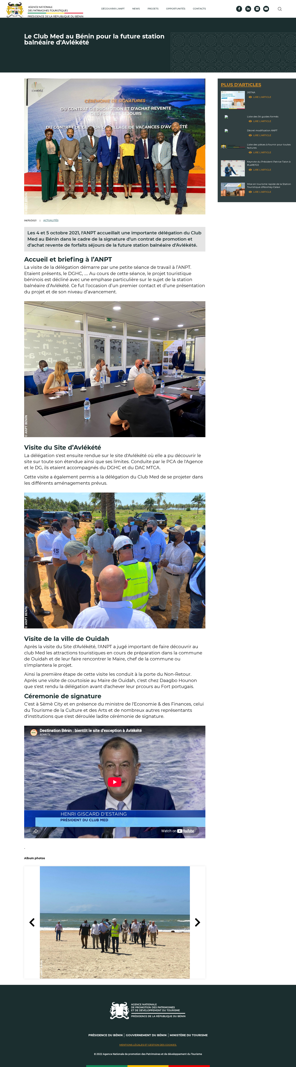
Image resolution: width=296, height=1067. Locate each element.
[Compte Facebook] (239, 9)
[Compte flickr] (257, 9)
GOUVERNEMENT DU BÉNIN (146, 1035)
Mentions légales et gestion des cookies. (148, 1044)
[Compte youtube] (266, 9)
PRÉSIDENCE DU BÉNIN (105, 1035)
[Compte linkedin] (248, 9)
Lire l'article (262, 97)
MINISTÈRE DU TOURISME (189, 1035)
